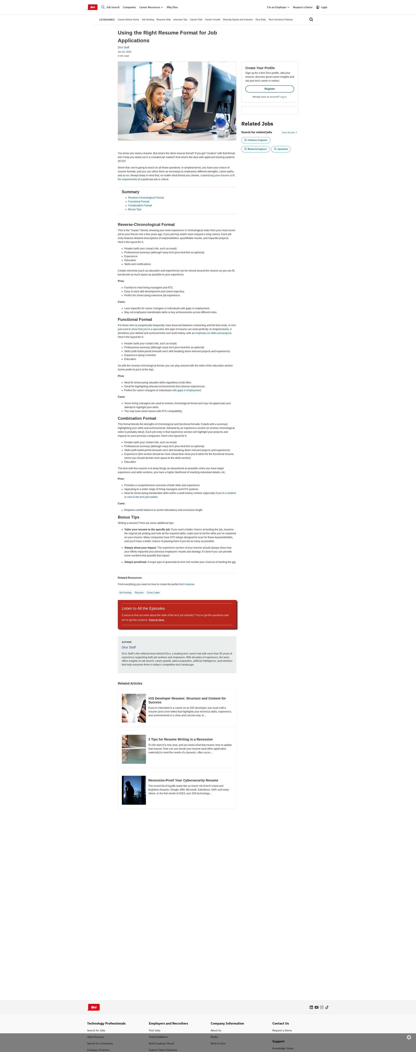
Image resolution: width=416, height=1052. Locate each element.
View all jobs (288, 132)
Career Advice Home (128, 19)
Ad (408, 1049)
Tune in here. (157, 620)
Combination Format (140, 205)
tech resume (187, 584)
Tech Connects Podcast (280, 19)
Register (270, 88)
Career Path (196, 19)
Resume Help (164, 19)
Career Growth (212, 19)
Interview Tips (180, 19)
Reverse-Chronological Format (146, 197)
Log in (283, 96)
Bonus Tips (134, 209)
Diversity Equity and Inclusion (238, 19)
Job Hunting (148, 19)
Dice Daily (261, 19)
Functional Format (138, 201)
